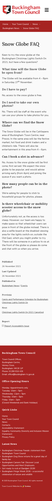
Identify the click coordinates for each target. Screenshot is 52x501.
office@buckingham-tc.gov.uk (21, 374)
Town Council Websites (11, 486)
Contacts (6, 425)
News (4, 422)
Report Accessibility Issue (16, 326)
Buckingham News (10, 285)
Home (5, 416)
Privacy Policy (8, 437)
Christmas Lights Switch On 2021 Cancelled (23, 312)
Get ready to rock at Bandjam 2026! (18, 468)
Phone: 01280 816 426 (12, 371)
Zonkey (27, 486)
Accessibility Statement (13, 428)
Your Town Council (10, 419)
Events (24, 285)
